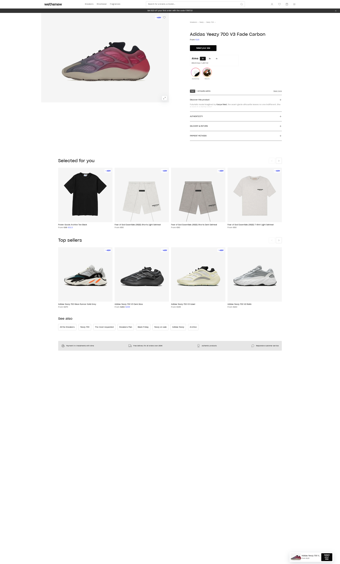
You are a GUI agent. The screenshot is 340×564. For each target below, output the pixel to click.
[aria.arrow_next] (279, 161)
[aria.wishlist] (279, 4)
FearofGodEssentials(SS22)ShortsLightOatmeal (138, 225)
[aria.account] (272, 4)
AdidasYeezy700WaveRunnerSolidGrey (77, 304)
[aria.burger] (294, 4)
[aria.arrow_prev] (272, 161)
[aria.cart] (286, 4)
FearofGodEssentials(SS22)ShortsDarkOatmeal (194, 225)
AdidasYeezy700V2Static (240, 304)
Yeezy (201, 22)
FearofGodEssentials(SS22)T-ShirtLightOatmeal (250, 225)
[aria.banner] (336, 11)
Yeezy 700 (210, 22)
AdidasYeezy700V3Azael (183, 304)
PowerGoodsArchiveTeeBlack (72, 225)
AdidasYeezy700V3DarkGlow (129, 304)
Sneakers (193, 22)
